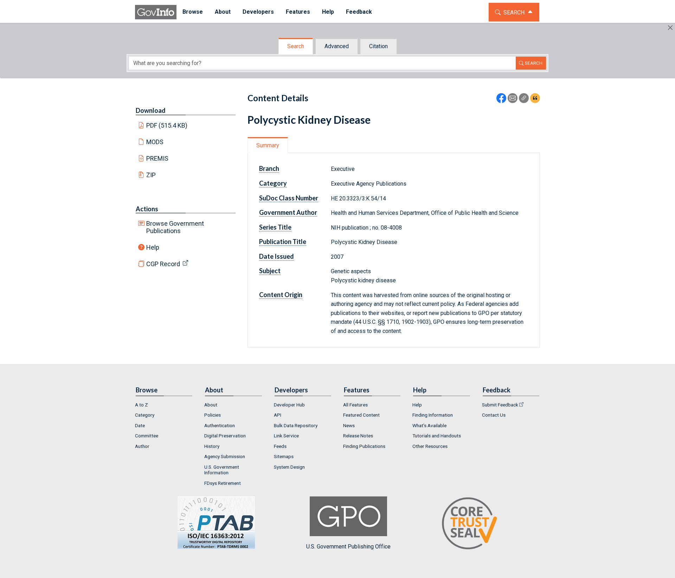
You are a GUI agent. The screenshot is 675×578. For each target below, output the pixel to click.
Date (140, 425)
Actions (147, 209)
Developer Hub (289, 404)
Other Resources (430, 446)
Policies (212, 415)
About (210, 404)
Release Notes (358, 435)
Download (151, 110)
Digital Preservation (225, 435)
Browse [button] (192, 11)
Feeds (280, 446)
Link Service (286, 435)
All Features (355, 404)
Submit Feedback (500, 404)
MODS (154, 142)
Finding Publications (364, 446)
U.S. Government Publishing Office (348, 546)
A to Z (141, 404)
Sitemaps (284, 456)
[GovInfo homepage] (155, 12)
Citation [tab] (378, 46)
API (277, 415)
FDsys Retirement (222, 483)
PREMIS (157, 158)
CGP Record (163, 264)
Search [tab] (295, 46)
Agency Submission (224, 456)
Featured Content (361, 415)
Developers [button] (258, 11)
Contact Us (494, 415)
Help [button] (328, 11)
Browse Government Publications (175, 227)
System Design (289, 467)
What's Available (429, 425)
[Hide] (670, 27)
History (211, 446)
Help (152, 247)
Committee (146, 435)
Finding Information (432, 415)
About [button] (223, 11)
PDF (167, 125)
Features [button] (298, 11)
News (349, 425)
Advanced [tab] (336, 46)
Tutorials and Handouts (436, 435)
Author (142, 446)
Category (144, 415)
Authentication (219, 425)
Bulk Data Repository (295, 425)
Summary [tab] (267, 145)
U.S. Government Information (221, 469)
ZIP (151, 175)
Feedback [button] (359, 11)
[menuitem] (192, 12)
